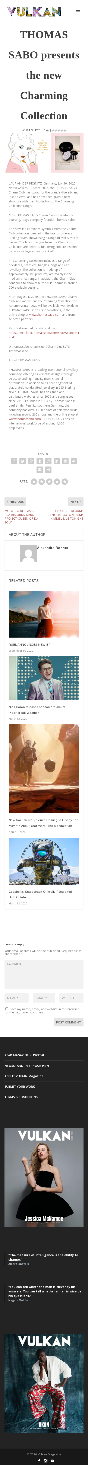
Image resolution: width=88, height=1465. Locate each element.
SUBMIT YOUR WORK (19, 1086)
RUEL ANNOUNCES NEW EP (30, 644)
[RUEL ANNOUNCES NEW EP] (44, 614)
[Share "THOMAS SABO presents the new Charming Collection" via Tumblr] (39, 461)
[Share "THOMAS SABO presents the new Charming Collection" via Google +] (31, 461)
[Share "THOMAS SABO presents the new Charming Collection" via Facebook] (14, 461)
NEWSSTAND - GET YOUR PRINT (27, 1066)
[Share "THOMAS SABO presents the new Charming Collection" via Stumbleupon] (74, 461)
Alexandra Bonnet (52, 548)
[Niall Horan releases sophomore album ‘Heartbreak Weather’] (44, 678)
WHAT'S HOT (31, 130)
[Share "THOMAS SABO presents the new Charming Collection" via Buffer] (65, 461)
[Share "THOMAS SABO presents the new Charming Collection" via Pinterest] (48, 461)
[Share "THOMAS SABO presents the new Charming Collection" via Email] (39, 469)
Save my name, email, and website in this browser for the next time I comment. (41, 1010)
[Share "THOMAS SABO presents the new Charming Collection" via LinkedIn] (57, 461)
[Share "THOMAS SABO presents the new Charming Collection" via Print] (48, 469)
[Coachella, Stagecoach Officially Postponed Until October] (44, 861)
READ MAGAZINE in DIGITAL (24, 1055)
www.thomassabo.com (45, 314)
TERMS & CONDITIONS (21, 1097)
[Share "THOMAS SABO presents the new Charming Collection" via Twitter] (22, 461)
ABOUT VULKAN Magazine (23, 1076)
